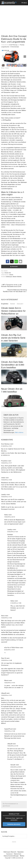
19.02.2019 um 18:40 (6, 480)
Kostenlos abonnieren (14, 824)
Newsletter (15, 266)
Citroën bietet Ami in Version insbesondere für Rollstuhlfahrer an (13, 310)
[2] (3, 50)
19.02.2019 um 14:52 (6, 618)
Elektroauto (9, 276)
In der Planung (13, 45)
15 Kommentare (14, 47)
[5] (8, 50)
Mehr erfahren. (19, 432)
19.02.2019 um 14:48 (6, 660)
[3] (5, 50)
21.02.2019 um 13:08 (15, 603)
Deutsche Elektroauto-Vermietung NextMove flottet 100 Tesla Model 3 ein (15, 290)
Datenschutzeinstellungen (11, 856)
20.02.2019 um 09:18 (15, 767)
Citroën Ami (7, 273)
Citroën (11, 274)
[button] (25, 56)
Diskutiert (20, 304)
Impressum (9, 854)
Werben (22, 856)
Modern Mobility (17, 276)
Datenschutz (17, 854)
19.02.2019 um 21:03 (12, 746)
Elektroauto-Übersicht (10, 852)
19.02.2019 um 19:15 (9, 682)
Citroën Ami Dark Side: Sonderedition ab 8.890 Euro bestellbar (12, 364)
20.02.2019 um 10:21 (12, 531)
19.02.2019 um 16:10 (6, 496)
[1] (2, 50)
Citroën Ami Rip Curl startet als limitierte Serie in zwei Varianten (13, 337)
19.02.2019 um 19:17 (6, 463)
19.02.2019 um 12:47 (6, 695)
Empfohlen (4, 304)
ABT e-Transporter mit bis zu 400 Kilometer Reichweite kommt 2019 (11, 285)
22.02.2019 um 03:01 (9, 650)
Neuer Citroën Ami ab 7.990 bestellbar (11, 390)
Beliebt (12, 304)
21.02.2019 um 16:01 (6, 446)
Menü (25, 3)
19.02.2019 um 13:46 (9, 731)
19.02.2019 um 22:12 (9, 517)
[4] (6, 50)
